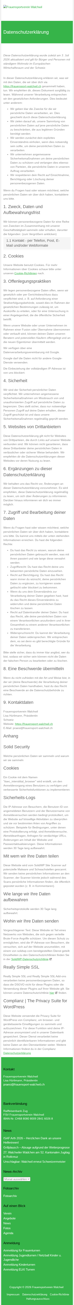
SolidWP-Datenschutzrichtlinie (30, 959)
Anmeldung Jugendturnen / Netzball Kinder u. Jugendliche (32, 1257)
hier (52, 992)
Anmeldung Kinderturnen (19, 1264)
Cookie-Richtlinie (59, 1294)
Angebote (9, 1218)
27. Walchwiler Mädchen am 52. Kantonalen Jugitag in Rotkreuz (36, 1154)
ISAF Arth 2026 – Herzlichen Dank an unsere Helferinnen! (32, 1140)
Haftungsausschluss (38, 1298)
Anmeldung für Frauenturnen (21, 1250)
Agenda (8, 1233)
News (7, 1223)
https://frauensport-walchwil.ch (22, 86)
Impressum (13, 1294)
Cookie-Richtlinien (25, 273)
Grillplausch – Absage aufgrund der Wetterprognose (36, 1147)
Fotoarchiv (10, 1196)
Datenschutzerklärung (17, 1053)
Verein (7, 1213)
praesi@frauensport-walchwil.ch (24, 1084)
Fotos (7, 1228)
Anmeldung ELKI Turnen (19, 1269)
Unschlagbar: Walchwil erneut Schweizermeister (34, 1161)
